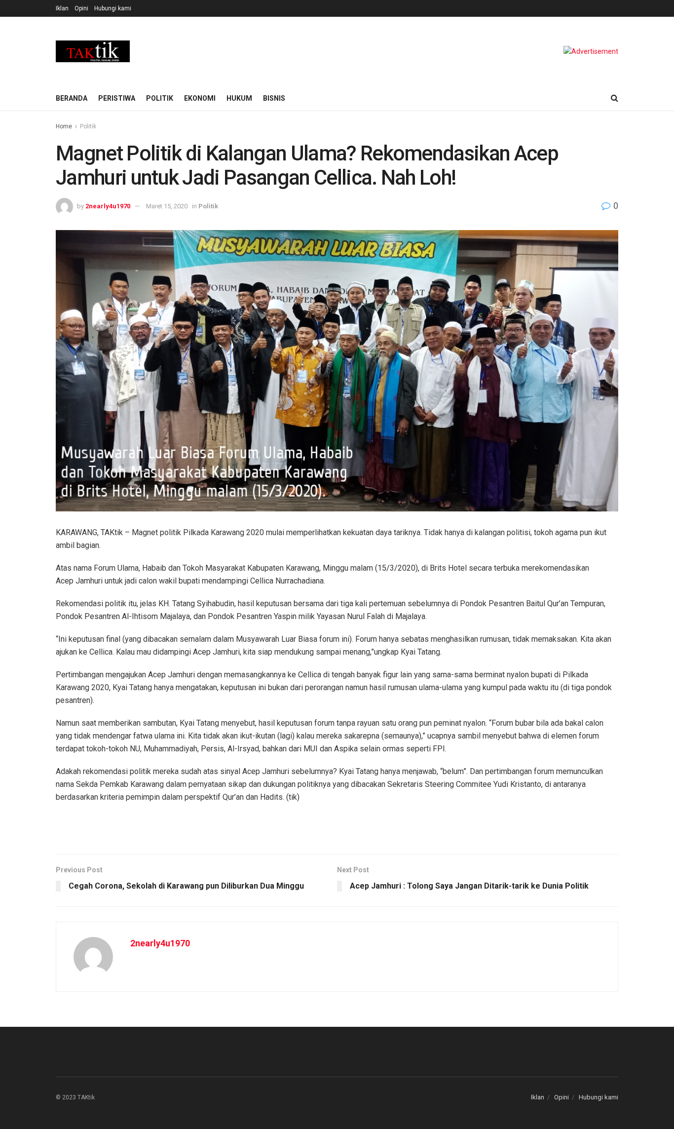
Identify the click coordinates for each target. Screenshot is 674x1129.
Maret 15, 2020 (166, 206)
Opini (81, 8)
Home (64, 126)
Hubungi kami (112, 8)
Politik (159, 98)
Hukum (239, 98)
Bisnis (274, 98)
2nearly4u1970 (107, 206)
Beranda (71, 98)
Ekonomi (200, 98)
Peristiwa (116, 98)
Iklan (62, 8)
